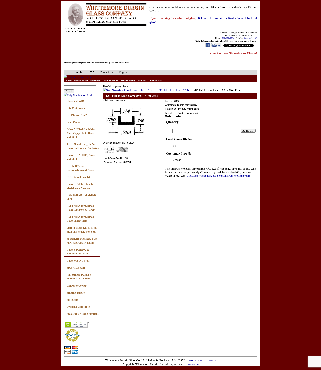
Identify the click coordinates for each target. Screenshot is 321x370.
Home (69, 80)
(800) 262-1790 (195, 360)
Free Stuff (72, 300)
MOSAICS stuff (76, 267)
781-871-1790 (228, 38)
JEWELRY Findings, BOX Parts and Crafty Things (82, 240)
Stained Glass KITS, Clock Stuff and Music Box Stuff (82, 229)
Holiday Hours (110, 80)
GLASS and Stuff (77, 115)
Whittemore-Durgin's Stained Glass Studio (79, 276)
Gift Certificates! (76, 108)
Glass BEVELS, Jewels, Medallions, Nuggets (80, 186)
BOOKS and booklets (79, 177)
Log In (78, 72)
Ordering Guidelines (78, 307)
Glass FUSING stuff (78, 260)
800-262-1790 (250, 38)
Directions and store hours (87, 80)
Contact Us (106, 72)
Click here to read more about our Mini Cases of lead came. (219, 175)
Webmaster (193, 364)
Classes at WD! (75, 101)
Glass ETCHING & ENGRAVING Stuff (78, 251)
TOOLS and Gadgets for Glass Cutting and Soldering (83, 146)
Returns (142, 80)
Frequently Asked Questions (83, 314)
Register (124, 72)
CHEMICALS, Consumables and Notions (81, 168)
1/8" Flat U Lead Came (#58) (173, 90)
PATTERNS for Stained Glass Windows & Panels (81, 208)
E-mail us (211, 360)
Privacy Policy (128, 80)
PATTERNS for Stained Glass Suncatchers (80, 219)
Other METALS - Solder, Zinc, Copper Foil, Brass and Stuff (81, 133)
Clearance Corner (76, 285)
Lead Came (73, 122)
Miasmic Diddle (76, 293)
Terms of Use (155, 80)
